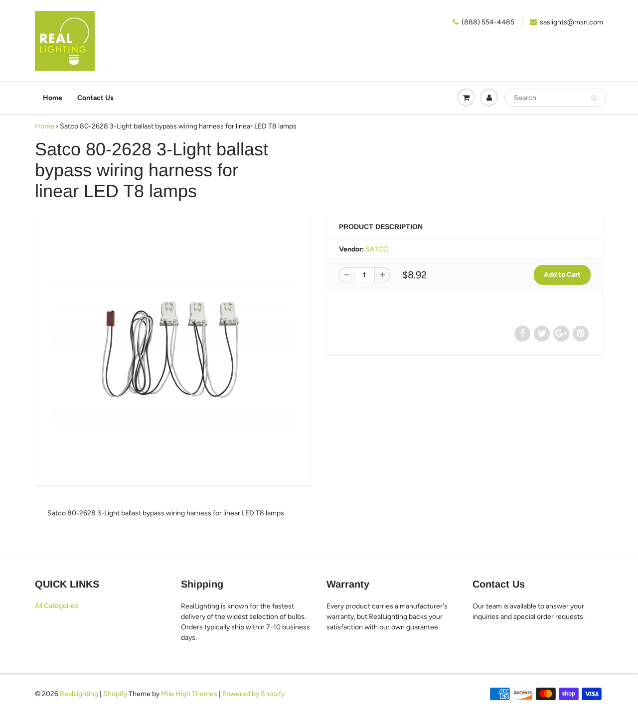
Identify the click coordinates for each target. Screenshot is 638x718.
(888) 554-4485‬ (488, 22)
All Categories (56, 605)
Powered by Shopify (253, 694)
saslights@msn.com (571, 22)
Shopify (115, 694)
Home (52, 98)
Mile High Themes (189, 694)
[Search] (594, 98)
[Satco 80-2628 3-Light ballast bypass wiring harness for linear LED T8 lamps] (173, 348)
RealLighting (79, 694)
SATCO (377, 249)
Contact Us (95, 98)
